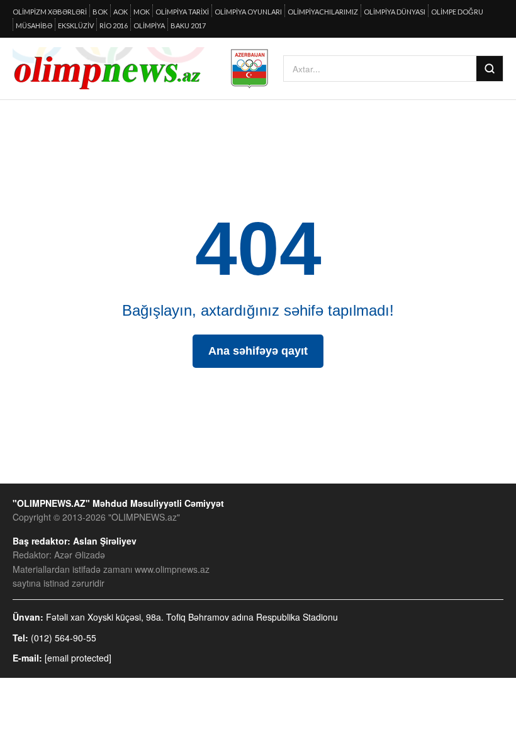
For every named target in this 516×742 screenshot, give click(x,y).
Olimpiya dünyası (394, 12)
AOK (120, 12)
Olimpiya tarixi (182, 12)
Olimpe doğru (457, 12)
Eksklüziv (76, 25)
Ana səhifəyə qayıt (258, 351)
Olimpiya (149, 25)
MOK (141, 12)
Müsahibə (34, 25)
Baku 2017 (188, 25)
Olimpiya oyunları (248, 12)
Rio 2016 (113, 25)
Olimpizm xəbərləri (50, 12)
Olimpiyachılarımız (323, 12)
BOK (100, 12)
